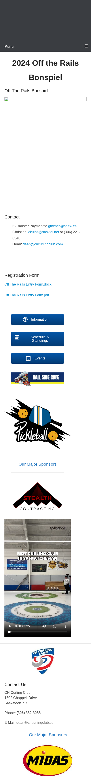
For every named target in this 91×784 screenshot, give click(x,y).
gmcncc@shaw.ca (62, 226)
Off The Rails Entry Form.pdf (26, 295)
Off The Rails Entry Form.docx (27, 284)
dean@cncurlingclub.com (43, 244)
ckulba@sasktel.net (43, 232)
